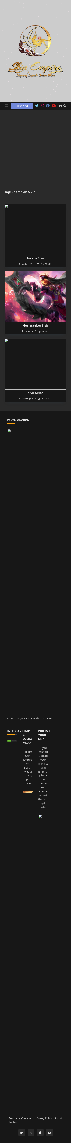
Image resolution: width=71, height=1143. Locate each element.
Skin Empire (27, 398)
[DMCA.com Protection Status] (12, 741)
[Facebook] (48, 106)
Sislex (27, 331)
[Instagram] (42, 106)
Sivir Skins (35, 393)
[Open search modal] (64, 106)
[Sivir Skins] (35, 364)
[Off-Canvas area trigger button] (7, 106)
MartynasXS (27, 264)
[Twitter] (37, 106)
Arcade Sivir (35, 258)
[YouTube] (54, 106)
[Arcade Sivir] (35, 229)
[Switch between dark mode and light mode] (60, 106)
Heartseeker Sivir (35, 325)
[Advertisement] (35, 147)
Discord (22, 106)
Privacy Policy (44, 1118)
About (58, 1118)
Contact (13, 1122)
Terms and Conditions (21, 1118)
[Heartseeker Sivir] (35, 296)
